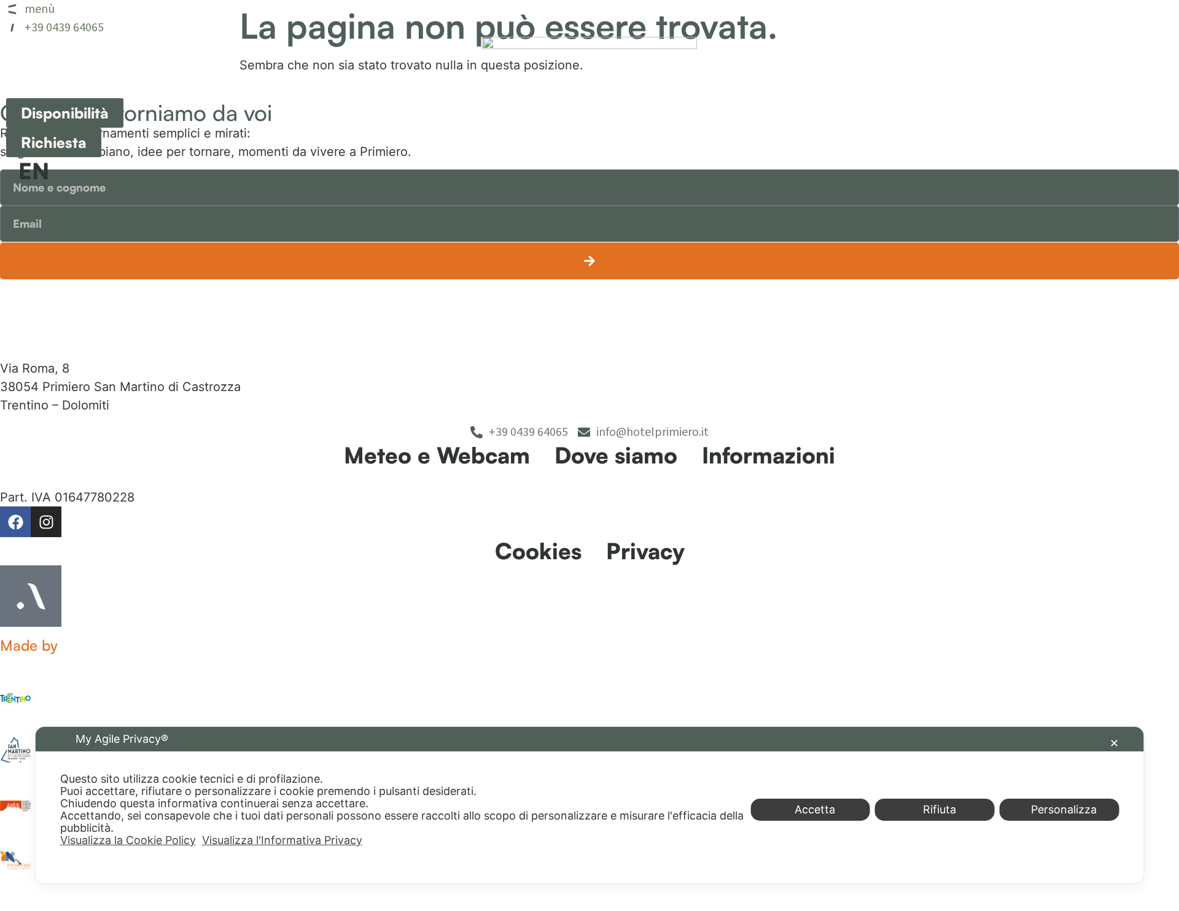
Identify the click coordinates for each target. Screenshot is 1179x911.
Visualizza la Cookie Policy (128, 840)
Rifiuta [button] (939, 809)
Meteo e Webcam (437, 455)
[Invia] (589, 260)
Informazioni (768, 455)
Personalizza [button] (1064, 809)
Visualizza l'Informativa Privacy (282, 840)
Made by (29, 645)
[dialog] (590, 805)
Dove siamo (615, 455)
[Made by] (30, 596)
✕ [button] (1114, 743)
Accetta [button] (815, 809)
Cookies (538, 551)
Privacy (645, 551)
